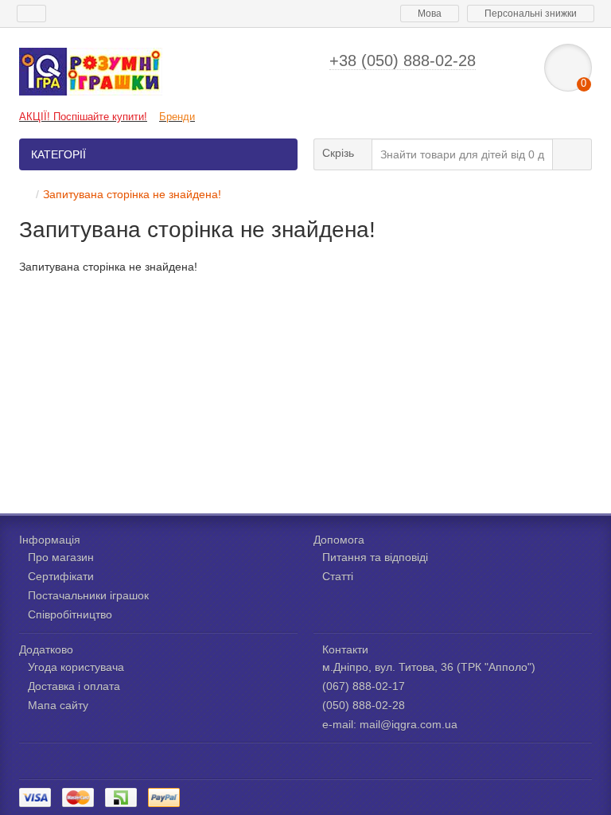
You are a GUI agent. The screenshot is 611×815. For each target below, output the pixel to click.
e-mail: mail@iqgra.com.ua (389, 724)
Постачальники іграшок (88, 595)
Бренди (177, 117)
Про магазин (61, 557)
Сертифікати (61, 576)
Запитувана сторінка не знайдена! (132, 194)
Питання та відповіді (375, 557)
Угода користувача (76, 667)
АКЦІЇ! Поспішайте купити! (83, 117)
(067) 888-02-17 (363, 686)
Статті (337, 576)
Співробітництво (70, 614)
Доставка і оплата (74, 686)
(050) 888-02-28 (363, 705)
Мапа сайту (58, 705)
